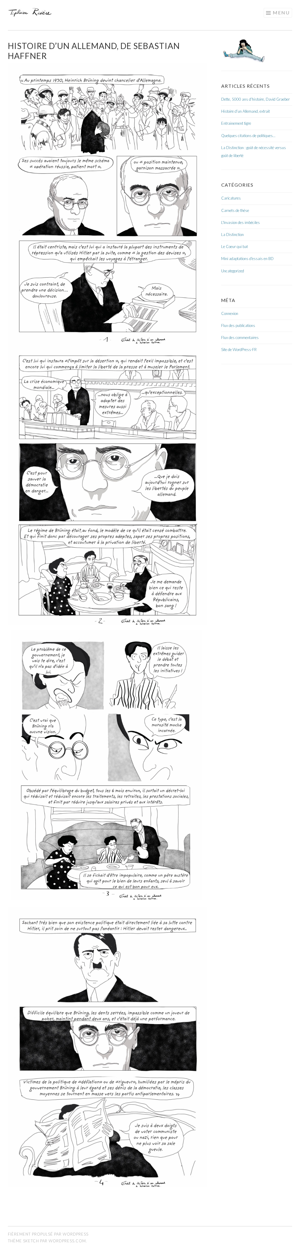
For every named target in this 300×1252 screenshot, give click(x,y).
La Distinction (232, 234)
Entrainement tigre (236, 123)
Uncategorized (232, 271)
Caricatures (231, 198)
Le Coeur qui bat (234, 246)
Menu (281, 12)
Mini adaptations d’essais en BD (247, 258)
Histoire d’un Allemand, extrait (245, 111)
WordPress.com (67, 1240)
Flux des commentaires (240, 337)
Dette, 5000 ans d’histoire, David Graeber (255, 99)
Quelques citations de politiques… (248, 135)
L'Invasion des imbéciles (240, 222)
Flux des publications (238, 325)
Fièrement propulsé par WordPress (48, 1234)
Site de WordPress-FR (239, 349)
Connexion (229, 313)
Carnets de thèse (235, 210)
